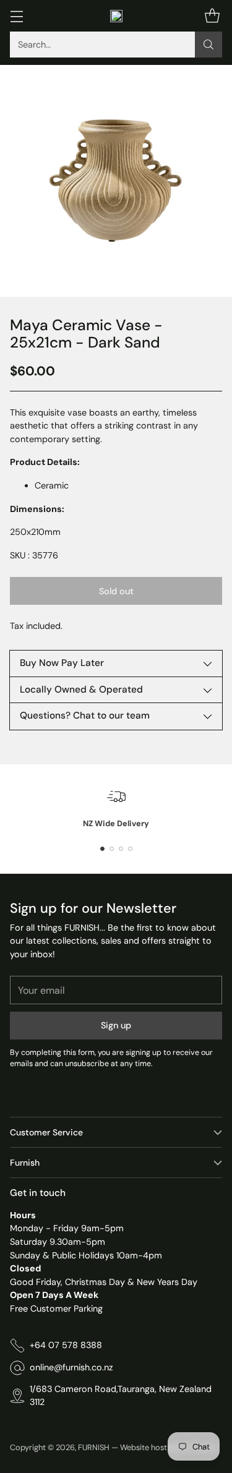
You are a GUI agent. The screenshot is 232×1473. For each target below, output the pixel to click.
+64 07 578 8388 (66, 1345)
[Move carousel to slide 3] (121, 849)
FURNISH (94, 1447)
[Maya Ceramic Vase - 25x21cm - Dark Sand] (116, 181)
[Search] (208, 45)
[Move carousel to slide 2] (112, 849)
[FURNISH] (116, 16)
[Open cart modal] (212, 15)
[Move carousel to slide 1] (102, 849)
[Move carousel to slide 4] (130, 849)
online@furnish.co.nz (71, 1367)
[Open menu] (16, 15)
